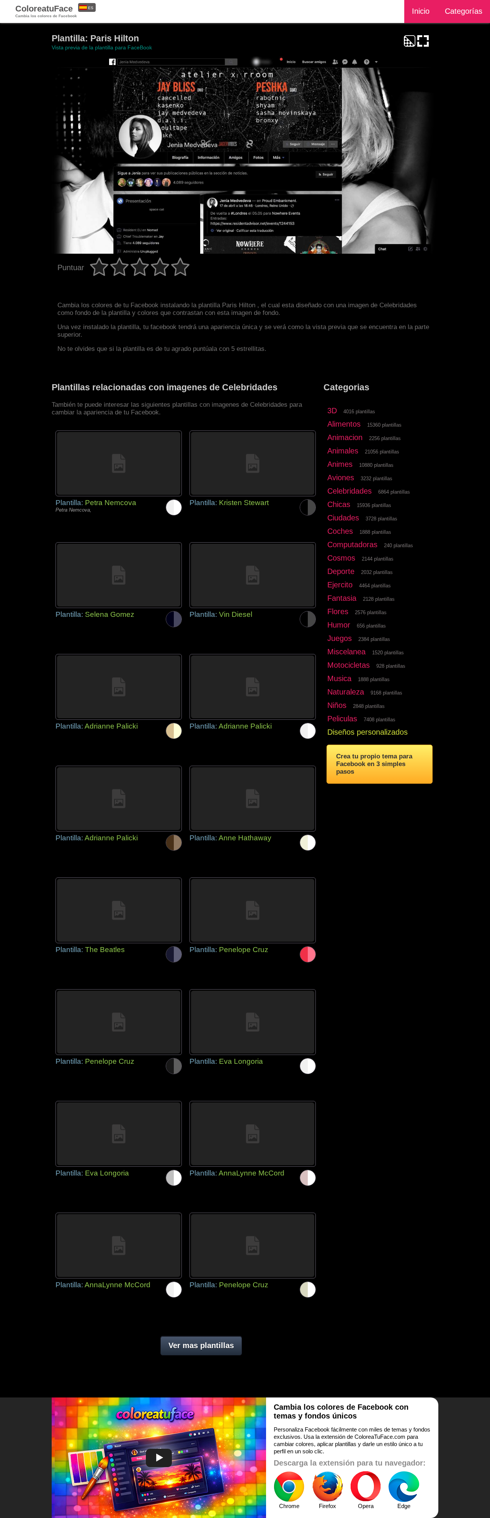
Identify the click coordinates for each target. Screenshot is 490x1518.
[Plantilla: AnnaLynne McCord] (252, 1134)
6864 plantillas (394, 492)
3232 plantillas (376, 478)
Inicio (421, 11)
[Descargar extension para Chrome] (289, 1486)
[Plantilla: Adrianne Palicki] (119, 687)
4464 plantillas (375, 586)
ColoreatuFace (46, 11)
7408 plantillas (379, 719)
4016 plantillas (359, 411)
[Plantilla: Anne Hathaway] (252, 799)
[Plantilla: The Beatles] (119, 910)
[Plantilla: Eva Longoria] (252, 1022)
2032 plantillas (377, 572)
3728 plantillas (381, 519)
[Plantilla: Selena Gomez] (119, 575)
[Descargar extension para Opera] (365, 1486)
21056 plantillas (382, 452)
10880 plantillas (376, 465)
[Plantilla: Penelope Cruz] (252, 910)
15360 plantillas (384, 425)
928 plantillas (390, 666)
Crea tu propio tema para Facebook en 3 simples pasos (374, 764)
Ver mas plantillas (201, 1345)
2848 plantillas (369, 706)
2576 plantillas (371, 612)
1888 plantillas (375, 532)
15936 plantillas (374, 505)
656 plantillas (371, 626)
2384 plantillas (374, 639)
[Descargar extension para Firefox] (327, 1486)
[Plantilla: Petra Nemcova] (119, 463)
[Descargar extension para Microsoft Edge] (404, 1486)
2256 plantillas (385, 438)
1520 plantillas (388, 652)
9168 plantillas (386, 693)
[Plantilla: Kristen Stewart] (252, 463)
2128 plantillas (379, 599)
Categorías (463, 11)
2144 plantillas (378, 559)
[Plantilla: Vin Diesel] (252, 575)
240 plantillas (398, 545)
